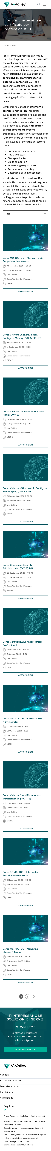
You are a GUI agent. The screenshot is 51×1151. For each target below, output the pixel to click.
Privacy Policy (9, 1116)
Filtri (7, 213)
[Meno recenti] (34, 996)
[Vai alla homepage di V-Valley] (15, 4)
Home (6, 45)
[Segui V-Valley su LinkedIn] (5, 1109)
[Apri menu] (44, 4)
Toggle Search (38, 4)
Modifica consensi (38, 1116)
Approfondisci (25, 291)
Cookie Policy (22, 1116)
